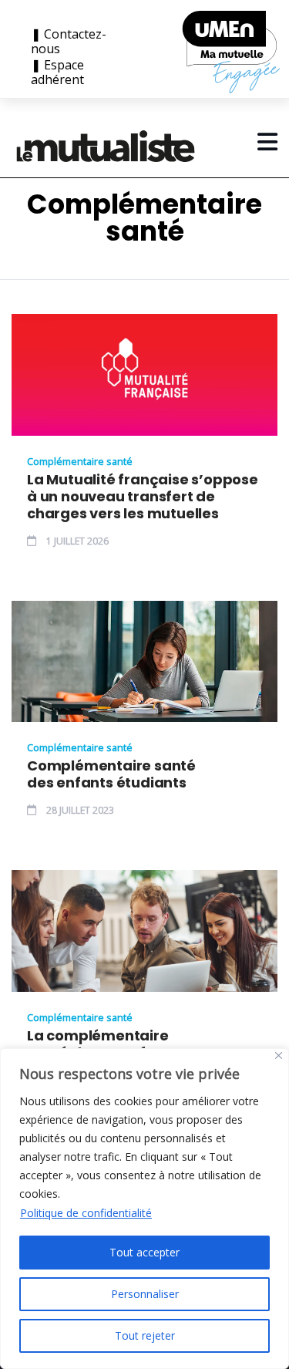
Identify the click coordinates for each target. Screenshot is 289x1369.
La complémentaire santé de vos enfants (102, 1044)
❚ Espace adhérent (57, 72)
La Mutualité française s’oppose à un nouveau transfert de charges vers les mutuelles (142, 496)
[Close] (278, 1055)
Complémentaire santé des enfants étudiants (111, 774)
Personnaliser (145, 1293)
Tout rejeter (145, 1335)
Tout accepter (144, 1252)
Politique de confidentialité (86, 1212)
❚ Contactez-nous (68, 41)
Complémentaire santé (80, 461)
